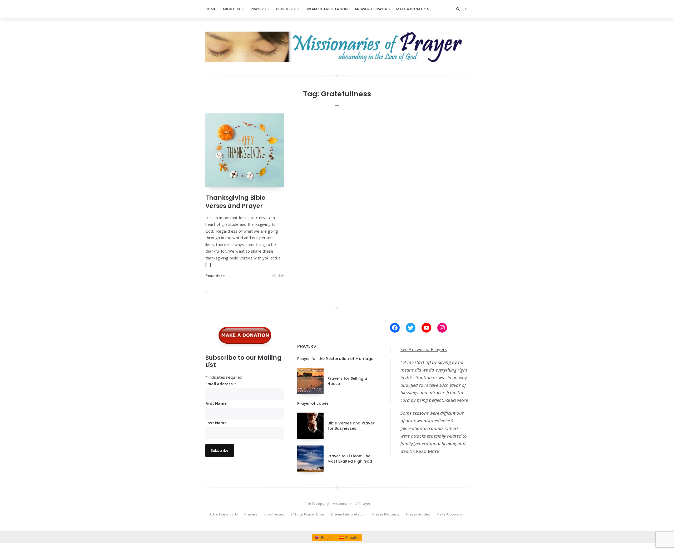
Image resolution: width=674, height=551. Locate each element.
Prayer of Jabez (312, 403)
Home (210, 9)
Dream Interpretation (326, 9)
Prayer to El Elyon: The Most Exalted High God (350, 458)
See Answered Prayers (423, 349)
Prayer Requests (386, 514)
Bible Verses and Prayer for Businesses (351, 425)
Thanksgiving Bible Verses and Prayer (235, 201)
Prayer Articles (418, 514)
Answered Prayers (372, 9)
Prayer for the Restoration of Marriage (335, 358)
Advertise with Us (223, 514)
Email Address (220, 383)
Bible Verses (287, 9)
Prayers (258, 9)
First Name (216, 403)
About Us (231, 9)
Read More (215, 275)
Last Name (216, 422)
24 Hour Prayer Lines (308, 514)
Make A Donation (412, 9)
